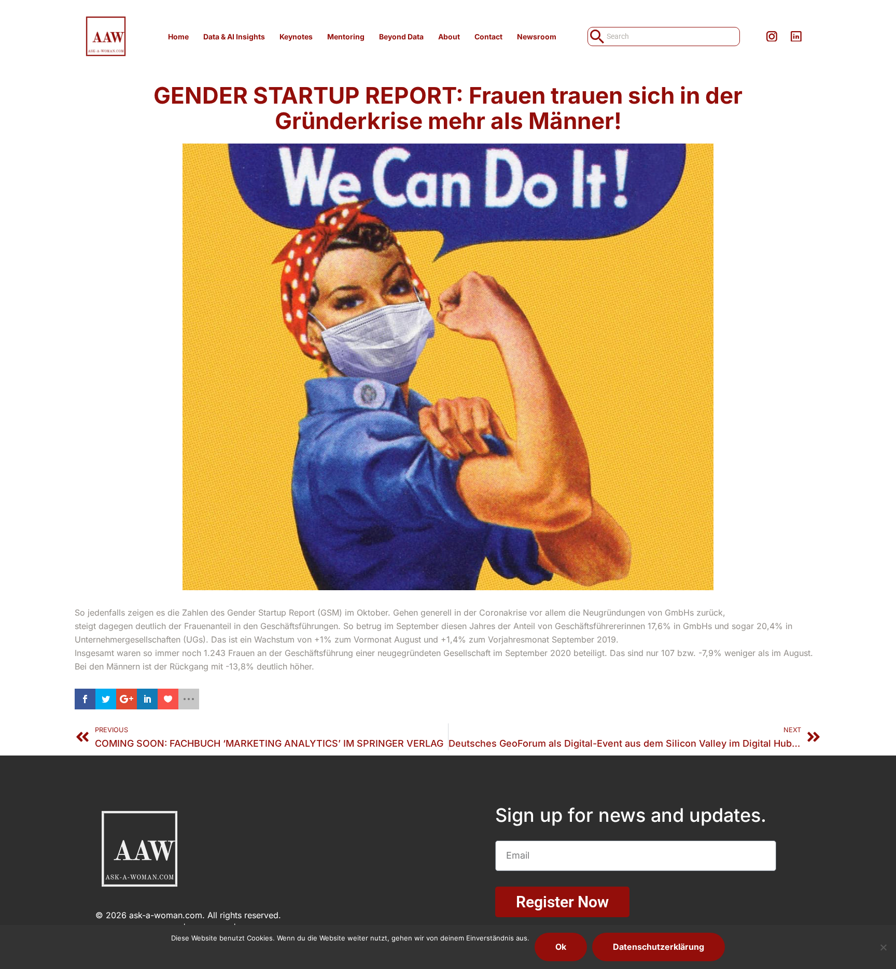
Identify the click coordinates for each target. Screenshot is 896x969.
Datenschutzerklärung (658, 947)
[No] (883, 947)
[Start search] (596, 36)
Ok (560, 947)
